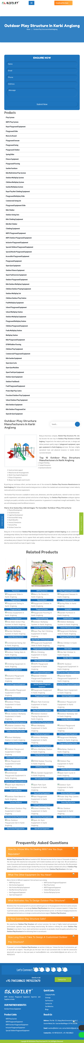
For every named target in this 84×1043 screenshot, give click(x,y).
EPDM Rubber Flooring (13, 344)
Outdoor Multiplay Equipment (16, 317)
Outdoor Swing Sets (12, 215)
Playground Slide (12, 131)
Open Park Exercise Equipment (16, 275)
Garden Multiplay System (14, 187)
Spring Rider (10, 154)
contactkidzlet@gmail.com (70, 1028)
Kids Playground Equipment (15, 340)
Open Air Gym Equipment (14, 414)
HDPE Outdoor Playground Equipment (19, 238)
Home (28, 29)
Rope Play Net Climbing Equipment (18, 191)
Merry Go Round (11, 136)
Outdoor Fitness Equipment (15, 270)
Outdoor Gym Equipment (14, 377)
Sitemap (47, 998)
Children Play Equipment (14, 349)
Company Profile (50, 995)
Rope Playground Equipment (15, 127)
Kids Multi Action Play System (16, 173)
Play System (10, 117)
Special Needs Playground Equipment (19, 252)
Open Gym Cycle (11, 363)
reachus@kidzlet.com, (55, 1028)
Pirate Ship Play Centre (14, 391)
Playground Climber (13, 150)
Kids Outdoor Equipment (14, 405)
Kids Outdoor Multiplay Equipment (17, 284)
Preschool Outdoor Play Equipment (18, 395)
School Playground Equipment (16, 307)
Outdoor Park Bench (12, 381)
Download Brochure (62, 3)
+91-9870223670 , (57, 1033)
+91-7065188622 (15, 980)
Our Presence (49, 1000)
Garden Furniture (11, 168)
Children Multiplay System (15, 182)
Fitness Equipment (12, 159)
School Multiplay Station (14, 312)
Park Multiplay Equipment (15, 303)
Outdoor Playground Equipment (17, 280)
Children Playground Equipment (17, 326)
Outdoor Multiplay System (15, 178)
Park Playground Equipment (15, 386)
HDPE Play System (12, 122)
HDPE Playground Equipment (16, 233)
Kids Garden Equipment (14, 358)
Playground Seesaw (12, 141)
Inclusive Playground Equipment (17, 242)
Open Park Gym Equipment (15, 372)
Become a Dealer (2, 521)
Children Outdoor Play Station (16, 298)
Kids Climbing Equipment (14, 219)
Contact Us (62, 979)
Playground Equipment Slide (15, 205)
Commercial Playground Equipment (18, 354)
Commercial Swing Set (13, 201)
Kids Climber (10, 210)
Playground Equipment (14, 261)
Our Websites (49, 1006)
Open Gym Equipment (13, 266)
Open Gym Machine (12, 368)
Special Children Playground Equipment (19, 247)
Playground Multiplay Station (16, 321)
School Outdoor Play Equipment (17, 400)
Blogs (47, 1009)
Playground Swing (12, 145)
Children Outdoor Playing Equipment (18, 289)
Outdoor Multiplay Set (13, 293)
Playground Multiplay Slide (15, 196)
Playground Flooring (13, 164)
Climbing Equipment (13, 229)
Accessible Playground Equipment (17, 256)
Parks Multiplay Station (14, 330)
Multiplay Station (12, 335)
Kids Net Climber (11, 224)
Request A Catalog (81, 523)
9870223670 (33, 980)
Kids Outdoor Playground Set (15, 409)
